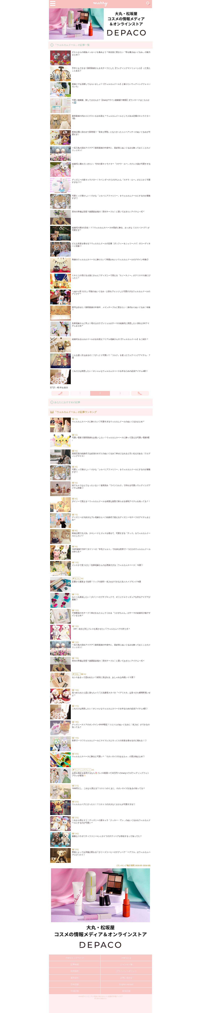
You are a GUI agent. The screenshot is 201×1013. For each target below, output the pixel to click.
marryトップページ (75, 958)
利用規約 (75, 971)
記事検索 (75, 964)
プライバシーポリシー (126, 971)
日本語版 (75, 984)
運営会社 (75, 978)
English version (126, 984)
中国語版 (75, 991)
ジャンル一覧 (126, 964)
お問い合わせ (126, 978)
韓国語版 (126, 991)
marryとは (126, 958)
